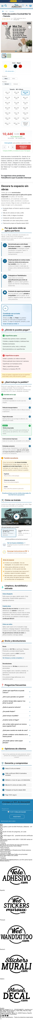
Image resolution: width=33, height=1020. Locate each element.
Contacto (3, 858)
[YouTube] (7, 1016)
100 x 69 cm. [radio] (7, 113)
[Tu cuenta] (27, 5)
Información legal (6, 853)
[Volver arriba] (1, 1019)
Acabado (4, 76)
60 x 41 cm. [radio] (25, 98)
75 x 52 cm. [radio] (25, 103)
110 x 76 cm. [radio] (16, 113)
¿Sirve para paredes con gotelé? (13, 697)
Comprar (3, 843)
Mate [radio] (6, 78)
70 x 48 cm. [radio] (16, 103)
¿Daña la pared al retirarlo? (12, 707)
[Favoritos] (22, 5)
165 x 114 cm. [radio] (16, 123)
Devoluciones (24, 845)
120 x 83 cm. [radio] (25, 113)
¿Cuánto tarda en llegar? (11, 720)
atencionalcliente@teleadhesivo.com (11, 859)
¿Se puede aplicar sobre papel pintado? (13, 742)
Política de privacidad (20, 854)
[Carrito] (30, 5)
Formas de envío (5, 845)
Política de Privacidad (20, 812)
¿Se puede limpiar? (9, 711)
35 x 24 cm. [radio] (16, 92)
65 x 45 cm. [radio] (7, 103)
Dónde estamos (26, 850)
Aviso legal (3, 855)
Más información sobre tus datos (8, 821)
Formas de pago (15, 845)
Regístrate (17, 816)
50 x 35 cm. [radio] (7, 98)
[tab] (4, 56)
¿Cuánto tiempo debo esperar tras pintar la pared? (14, 702)
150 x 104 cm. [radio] (25, 118)
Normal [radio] (7, 84)
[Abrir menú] (3, 6)
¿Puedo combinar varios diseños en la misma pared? (15, 735)
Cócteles (11, 11)
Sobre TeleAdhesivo (6, 850)
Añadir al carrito (23, 147)
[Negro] (15, 66)
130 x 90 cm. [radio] (7, 118)
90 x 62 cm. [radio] (16, 108)
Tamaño (16, 89)
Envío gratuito (8, 143)
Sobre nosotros (5, 849)
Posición (4, 81)
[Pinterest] (5, 1016)
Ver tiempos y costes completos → (13, 658)
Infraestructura (16, 850)
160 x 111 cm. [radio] (7, 123)
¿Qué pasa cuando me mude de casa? (15, 730)
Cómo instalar (17, 846)
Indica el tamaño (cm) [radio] (25, 124)
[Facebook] (3, 1016)
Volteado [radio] (15, 84)
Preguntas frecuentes (6, 846)
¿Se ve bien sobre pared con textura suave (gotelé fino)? (15, 725)
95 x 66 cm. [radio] (25, 108)
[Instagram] (1, 1016)
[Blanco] (10, 66)
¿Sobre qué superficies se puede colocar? (13, 691)
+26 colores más (9, 71)
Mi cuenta (25, 859)
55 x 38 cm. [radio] (16, 98)
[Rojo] (20, 66)
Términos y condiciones (7, 854)
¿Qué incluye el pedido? (10, 716)
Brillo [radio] (13, 78)
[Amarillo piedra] (5, 66)
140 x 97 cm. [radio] (16, 118)
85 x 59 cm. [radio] (7, 108)
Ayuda (30, 859)
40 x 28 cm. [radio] (25, 92)
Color (16, 63)
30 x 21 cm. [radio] (7, 92)
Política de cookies (12, 855)
